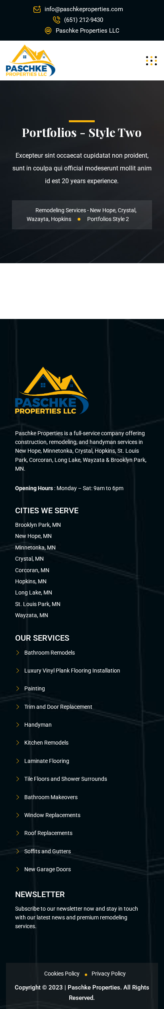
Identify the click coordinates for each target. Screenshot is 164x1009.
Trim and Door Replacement (58, 707)
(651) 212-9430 (83, 19)
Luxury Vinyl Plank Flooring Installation (72, 670)
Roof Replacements (48, 833)
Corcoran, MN (32, 570)
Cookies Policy (62, 973)
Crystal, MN (29, 558)
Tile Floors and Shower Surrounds (65, 779)
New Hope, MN (33, 536)
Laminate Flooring (46, 761)
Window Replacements (52, 815)
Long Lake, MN (33, 592)
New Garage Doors (47, 869)
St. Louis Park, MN (38, 604)
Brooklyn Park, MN (38, 525)
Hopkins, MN (31, 581)
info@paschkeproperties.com (84, 9)
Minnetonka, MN (35, 547)
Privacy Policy (109, 973)
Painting (34, 688)
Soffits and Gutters (47, 851)
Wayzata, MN (31, 615)
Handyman (38, 725)
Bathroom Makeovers (51, 797)
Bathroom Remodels (49, 652)
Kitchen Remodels (46, 742)
